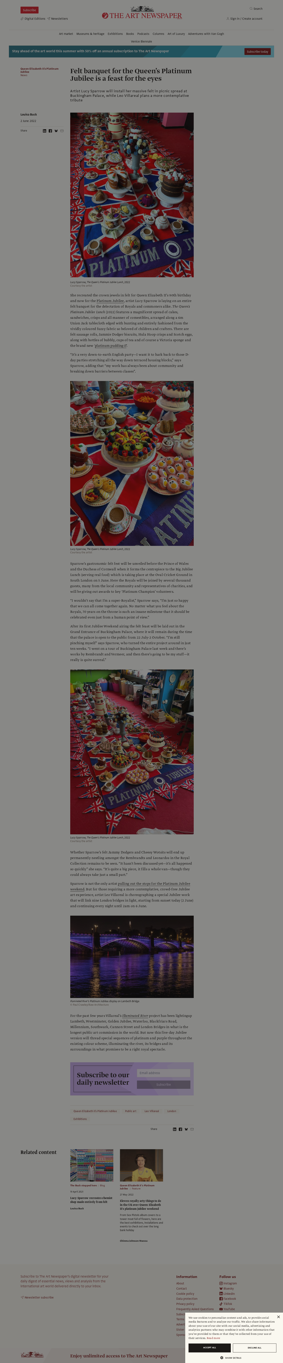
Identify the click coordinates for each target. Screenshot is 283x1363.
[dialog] (234, 1338)
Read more (213, 1338)
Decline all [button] (254, 1347)
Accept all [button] (209, 1347)
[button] (232, 1357)
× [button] (278, 1317)
